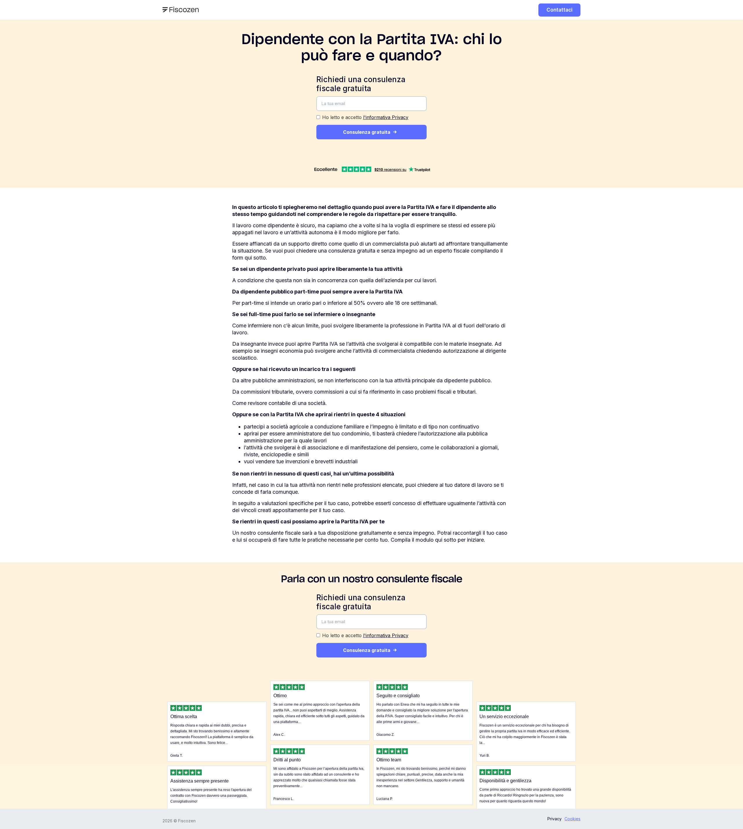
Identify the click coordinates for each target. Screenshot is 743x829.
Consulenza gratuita (366, 132)
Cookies (572, 818)
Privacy (554, 818)
